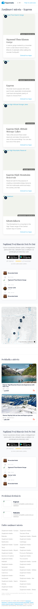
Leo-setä (26, 169)
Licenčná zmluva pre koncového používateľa (18, 602)
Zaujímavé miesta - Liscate (28, 561)
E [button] (14, 333)
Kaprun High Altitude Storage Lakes (16, 130)
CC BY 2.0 (31, 169)
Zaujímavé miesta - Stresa (28, 589)
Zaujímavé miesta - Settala (28, 570)
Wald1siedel (22, 80)
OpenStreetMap (23, 341)
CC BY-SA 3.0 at (30, 34)
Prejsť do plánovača (30, 3)
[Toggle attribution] (34, 342)
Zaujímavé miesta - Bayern (10, 550)
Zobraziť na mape (26, 55)
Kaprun (10, 85)
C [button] (19, 328)
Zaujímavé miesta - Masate (28, 536)
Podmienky (4, 602)
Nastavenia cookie (18, 604)
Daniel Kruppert (22, 215)
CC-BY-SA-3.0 (30, 215)
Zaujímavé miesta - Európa (10, 530)
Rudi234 (23, 34)
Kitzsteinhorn (13, 220)
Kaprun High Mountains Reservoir (18, 176)
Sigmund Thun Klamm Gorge (17, 40)
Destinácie (28, 600)
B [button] (23, 317)
